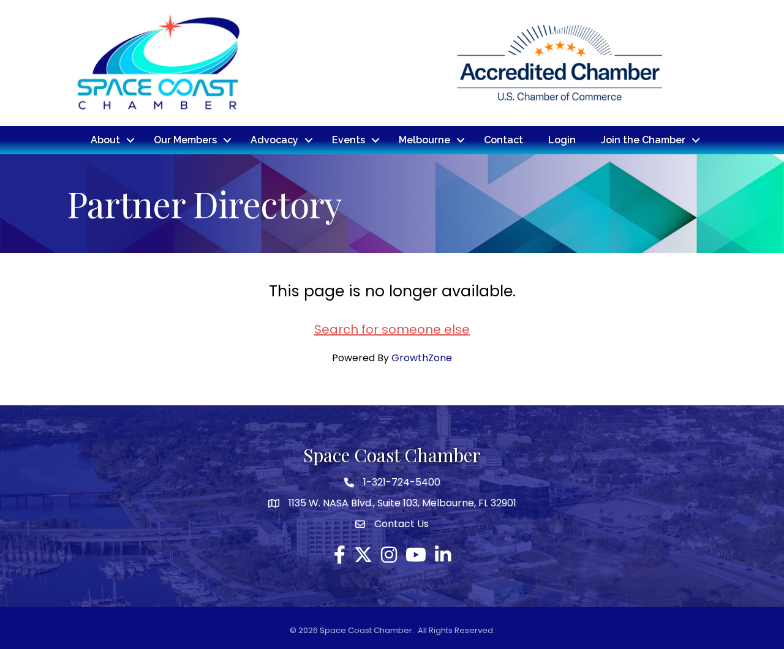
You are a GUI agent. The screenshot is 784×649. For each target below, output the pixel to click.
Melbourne (424, 140)
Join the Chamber (643, 140)
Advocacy (274, 140)
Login (562, 140)
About (105, 140)
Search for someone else (392, 329)
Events (348, 140)
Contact (503, 140)
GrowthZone (421, 358)
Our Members (185, 140)
